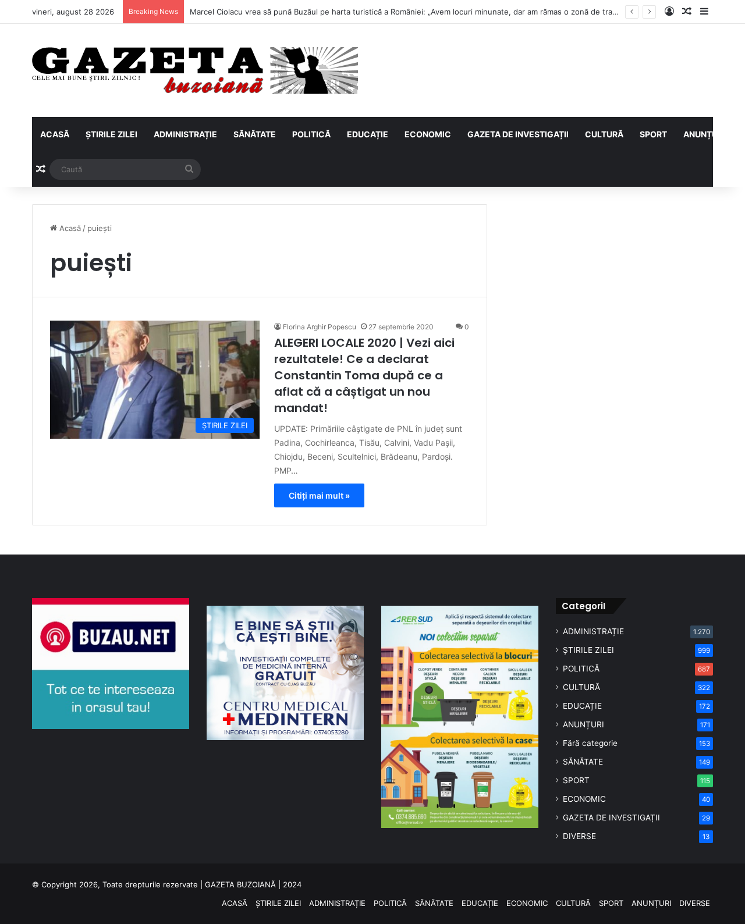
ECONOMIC (428, 134)
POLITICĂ (311, 134)
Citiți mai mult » (319, 495)
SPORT (653, 134)
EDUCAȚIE (367, 134)
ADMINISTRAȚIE (185, 134)
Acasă (69, 228)
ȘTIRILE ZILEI (111, 134)
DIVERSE (579, 836)
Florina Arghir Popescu (319, 326)
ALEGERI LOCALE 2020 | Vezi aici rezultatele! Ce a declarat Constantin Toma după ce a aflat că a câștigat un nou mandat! (364, 375)
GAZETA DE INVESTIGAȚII (518, 134)
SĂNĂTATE (254, 134)
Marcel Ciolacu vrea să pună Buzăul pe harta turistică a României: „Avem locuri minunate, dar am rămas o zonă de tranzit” (409, 11)
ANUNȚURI (704, 134)
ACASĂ (54, 134)
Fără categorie (590, 743)
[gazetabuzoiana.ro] (195, 70)
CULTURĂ (604, 134)
